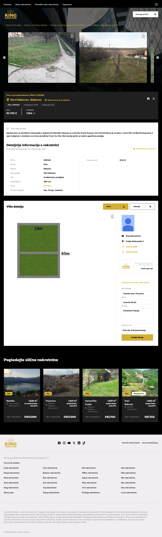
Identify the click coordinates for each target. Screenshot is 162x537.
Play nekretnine (89, 482)
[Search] (155, 14)
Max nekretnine (128, 482)
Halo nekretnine (128, 472)
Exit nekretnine (50, 482)
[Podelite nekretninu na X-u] (154, 98)
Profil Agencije (147, 268)
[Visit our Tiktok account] (83, 442)
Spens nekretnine (90, 477)
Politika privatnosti (131, 443)
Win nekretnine (128, 477)
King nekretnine (11, 487)
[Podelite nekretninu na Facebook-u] (148, 98)
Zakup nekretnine (51, 492)
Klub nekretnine (11, 477)
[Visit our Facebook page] (59, 442)
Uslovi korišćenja (150, 443)
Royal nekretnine (11, 472)
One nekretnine (128, 487)
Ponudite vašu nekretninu (47, 4)
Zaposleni (67, 4)
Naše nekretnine (23, 4)
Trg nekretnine (49, 487)
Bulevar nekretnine (51, 472)
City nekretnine (50, 467)
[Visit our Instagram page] (64, 442)
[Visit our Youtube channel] (69, 442)
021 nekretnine (89, 467)
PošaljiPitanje (137, 337)
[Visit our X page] (74, 442)
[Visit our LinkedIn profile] (78, 442)
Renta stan (9, 492)
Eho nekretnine (50, 477)
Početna (7, 4)
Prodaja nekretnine (91, 492)
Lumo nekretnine (129, 492)
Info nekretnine (128, 467)
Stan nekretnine (11, 482)
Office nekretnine (90, 472)
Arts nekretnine (89, 487)
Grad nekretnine (11, 467)
